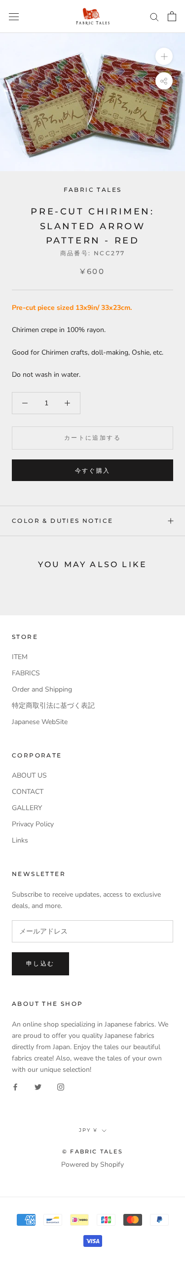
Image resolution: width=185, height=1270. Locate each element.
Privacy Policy (33, 824)
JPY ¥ (88, 1130)
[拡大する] (164, 56)
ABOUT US (29, 775)
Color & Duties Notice (62, 520)
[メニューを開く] (14, 16)
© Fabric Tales (92, 1151)
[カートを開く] (172, 16)
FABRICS (26, 673)
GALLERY (27, 808)
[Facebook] (15, 1086)
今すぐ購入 (93, 470)
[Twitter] (38, 1086)
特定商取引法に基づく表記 (53, 705)
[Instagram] (60, 1086)
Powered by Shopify (92, 1164)
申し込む (40, 963)
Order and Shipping (42, 689)
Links (20, 840)
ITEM (20, 657)
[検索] (154, 16)
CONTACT (27, 791)
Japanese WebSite (40, 721)
